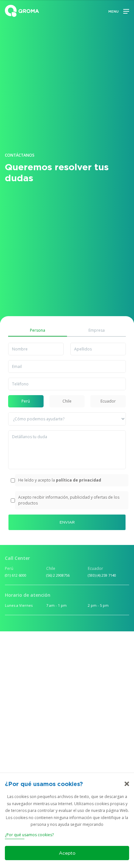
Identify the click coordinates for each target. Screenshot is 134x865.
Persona (37, 330)
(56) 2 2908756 (58, 575)
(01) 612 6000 (15, 575)
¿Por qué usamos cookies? (29, 834)
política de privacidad (78, 480)
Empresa (96, 330)
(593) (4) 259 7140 (102, 575)
